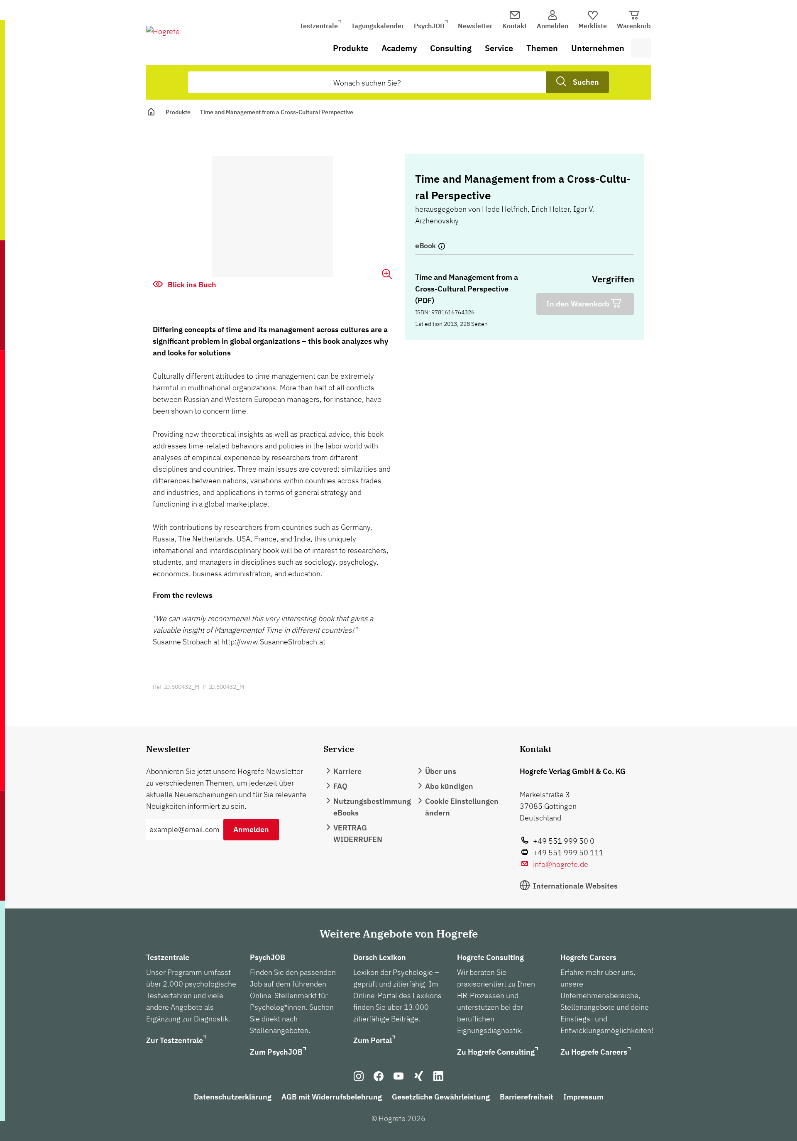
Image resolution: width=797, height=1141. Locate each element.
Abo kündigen (449, 786)
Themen (542, 48)
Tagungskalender (377, 26)
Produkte (350, 48)
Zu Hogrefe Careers (593, 1052)
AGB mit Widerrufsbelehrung (331, 1097)
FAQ (340, 786)
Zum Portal (372, 1040)
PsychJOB (429, 26)
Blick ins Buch (191, 284)
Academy (399, 48)
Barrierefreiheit (526, 1097)
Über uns (440, 771)
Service (499, 48)
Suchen (586, 82)
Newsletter (475, 26)
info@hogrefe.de (560, 864)
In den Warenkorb (578, 304)
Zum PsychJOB (276, 1052)
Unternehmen (597, 48)
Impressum (583, 1097)
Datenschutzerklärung (232, 1097)
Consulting (451, 48)
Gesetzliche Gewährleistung (441, 1097)
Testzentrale (319, 26)
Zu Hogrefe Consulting (496, 1052)
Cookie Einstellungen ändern (462, 807)
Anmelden (251, 829)
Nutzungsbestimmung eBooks (372, 807)
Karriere (347, 771)
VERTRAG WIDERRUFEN (357, 833)
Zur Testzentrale (174, 1040)
